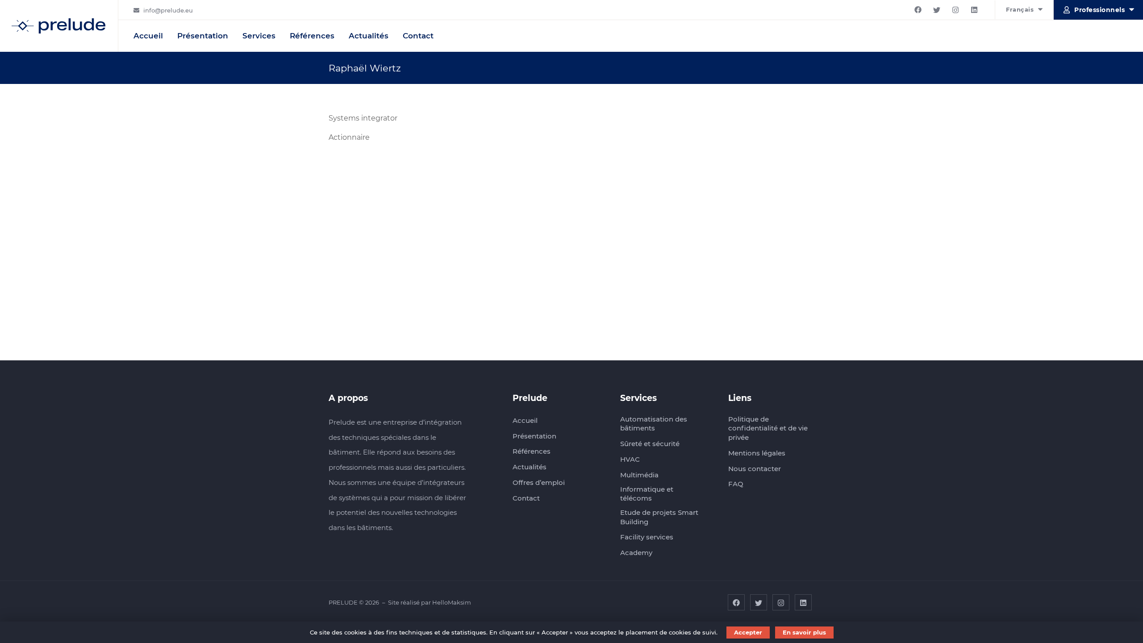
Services (258, 35)
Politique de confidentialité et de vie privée (768, 428)
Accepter (748, 632)
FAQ (735, 484)
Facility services (646, 537)
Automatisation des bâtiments (653, 424)
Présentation (202, 35)
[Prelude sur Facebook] (918, 10)
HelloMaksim (451, 602)
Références (312, 35)
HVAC (630, 459)
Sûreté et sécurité (650, 443)
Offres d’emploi (539, 482)
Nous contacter (754, 468)
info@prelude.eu (168, 10)
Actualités (368, 35)
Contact (418, 35)
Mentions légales (756, 453)
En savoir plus (804, 632)
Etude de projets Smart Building (659, 517)
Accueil (148, 35)
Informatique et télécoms (646, 494)
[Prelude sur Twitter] (937, 10)
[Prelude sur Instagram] (955, 10)
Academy (636, 552)
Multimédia (639, 475)
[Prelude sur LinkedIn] (974, 10)
